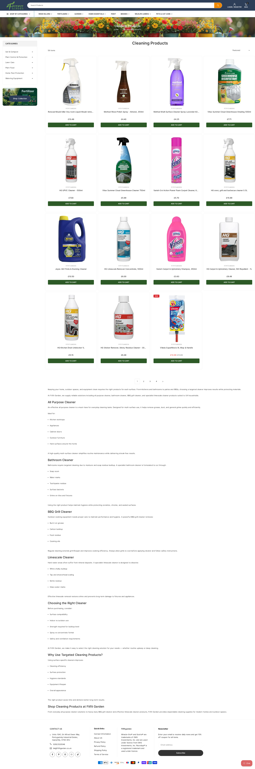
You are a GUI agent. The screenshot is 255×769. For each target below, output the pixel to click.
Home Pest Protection (14, 73)
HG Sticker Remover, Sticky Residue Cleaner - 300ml (124, 348)
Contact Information (102, 734)
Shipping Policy (100, 750)
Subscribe (180, 753)
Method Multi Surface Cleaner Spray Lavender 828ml (177, 112)
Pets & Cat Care (163, 14)
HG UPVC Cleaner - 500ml (71, 190)
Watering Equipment (13, 78)
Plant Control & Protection (16, 57)
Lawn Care (9, 62)
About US (98, 738)
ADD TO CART (70, 125)
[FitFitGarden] (15, 5)
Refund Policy (100, 746)
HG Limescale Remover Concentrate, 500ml (123, 269)
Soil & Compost (11, 52)
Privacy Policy (99, 742)
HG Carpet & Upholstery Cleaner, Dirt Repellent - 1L (229, 269)
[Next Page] (162, 381)
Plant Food (9, 68)
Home (116, 30)
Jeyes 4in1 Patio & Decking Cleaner (71, 269)
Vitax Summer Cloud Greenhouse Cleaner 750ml (123, 190)
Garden (78, 14)
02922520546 (59, 744)
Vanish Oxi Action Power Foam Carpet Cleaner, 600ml (177, 190)
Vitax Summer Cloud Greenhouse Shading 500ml (229, 112)
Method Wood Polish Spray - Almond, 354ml (123, 112)
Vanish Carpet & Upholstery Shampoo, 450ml (176, 269)
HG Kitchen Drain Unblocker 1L (71, 348)
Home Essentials (96, 14)
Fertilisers (62, 14)
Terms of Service (101, 754)
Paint (113, 14)
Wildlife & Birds (142, 14)
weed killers (44, 14)
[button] (246, 5)
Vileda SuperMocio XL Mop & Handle (176, 348)
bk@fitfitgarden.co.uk (62, 748)
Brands (124, 14)
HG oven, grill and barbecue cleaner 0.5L (229, 190)
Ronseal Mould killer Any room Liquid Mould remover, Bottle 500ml (77, 112)
